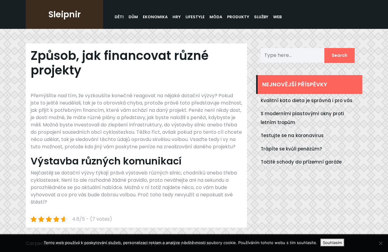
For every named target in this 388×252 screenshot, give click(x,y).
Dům (133, 17)
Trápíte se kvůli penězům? (291, 149)
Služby (261, 17)
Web (277, 17)
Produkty (238, 17)
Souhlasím (332, 242)
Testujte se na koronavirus (292, 135)
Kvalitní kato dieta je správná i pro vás (307, 100)
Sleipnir (64, 14)
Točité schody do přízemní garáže (301, 162)
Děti (119, 17)
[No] (380, 243)
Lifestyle (195, 17)
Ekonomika (155, 17)
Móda (215, 17)
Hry (176, 17)
